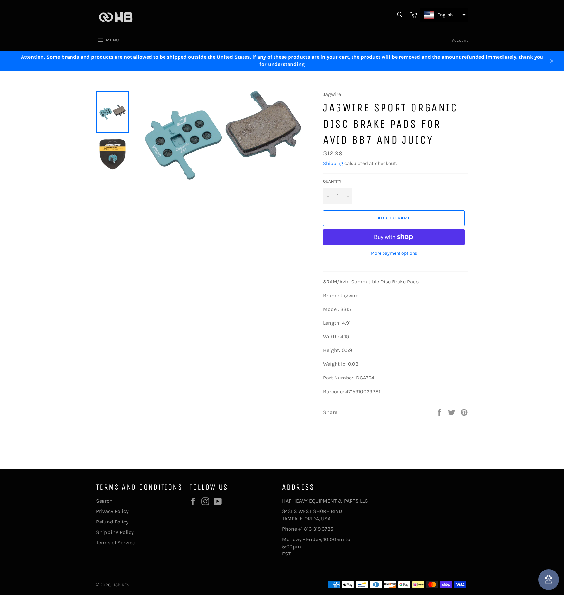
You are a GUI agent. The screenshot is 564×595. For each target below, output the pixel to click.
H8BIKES (120, 584)
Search (104, 501)
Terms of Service (115, 542)
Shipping (333, 163)
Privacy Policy (112, 511)
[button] (444, 15)
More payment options (394, 253)
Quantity (332, 181)
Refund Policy (112, 522)
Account (460, 40)
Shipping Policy (115, 532)
